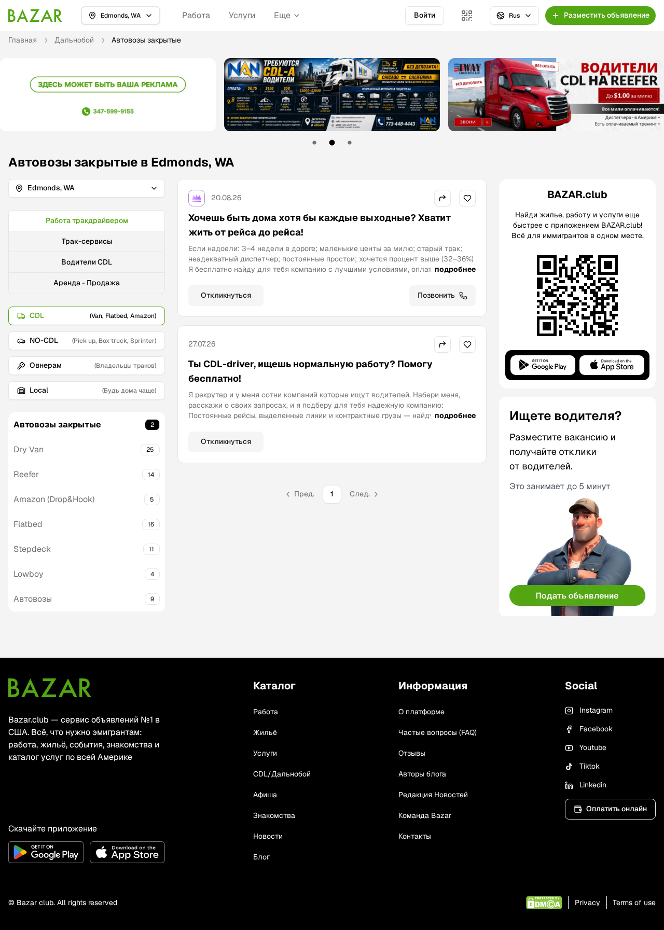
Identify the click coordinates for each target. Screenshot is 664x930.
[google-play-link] (46, 852)
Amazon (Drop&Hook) (53, 499)
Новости (268, 836)
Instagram (596, 710)
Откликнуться (226, 295)
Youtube (592, 747)
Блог (261, 857)
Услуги (242, 15)
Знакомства (274, 815)
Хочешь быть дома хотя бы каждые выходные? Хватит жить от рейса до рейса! (319, 225)
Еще (282, 15)
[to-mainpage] (49, 687)
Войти (424, 15)
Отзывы (411, 753)
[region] (332, 102)
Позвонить (436, 295)
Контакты (414, 836)
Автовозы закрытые (57, 424)
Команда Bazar (424, 815)
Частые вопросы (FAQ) (437, 732)
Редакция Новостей (433, 794)
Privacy (587, 902)
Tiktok (589, 766)
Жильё (265, 732)
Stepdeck (32, 549)
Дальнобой (74, 40)
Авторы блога (422, 774)
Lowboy (28, 573)
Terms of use (634, 902)
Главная (22, 40)
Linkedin (592, 784)
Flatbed (28, 524)
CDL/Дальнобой (282, 774)
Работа (196, 15)
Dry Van (28, 449)
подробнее (455, 269)
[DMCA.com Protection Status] (544, 902)
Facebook (596, 728)
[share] (442, 198)
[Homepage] (35, 15)
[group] (86, 252)
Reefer (26, 474)
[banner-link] (108, 94)
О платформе (421, 711)
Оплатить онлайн (616, 808)
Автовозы (32, 598)
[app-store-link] (127, 852)
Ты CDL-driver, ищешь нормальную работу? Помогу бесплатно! (310, 371)
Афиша (265, 794)
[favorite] (467, 198)
